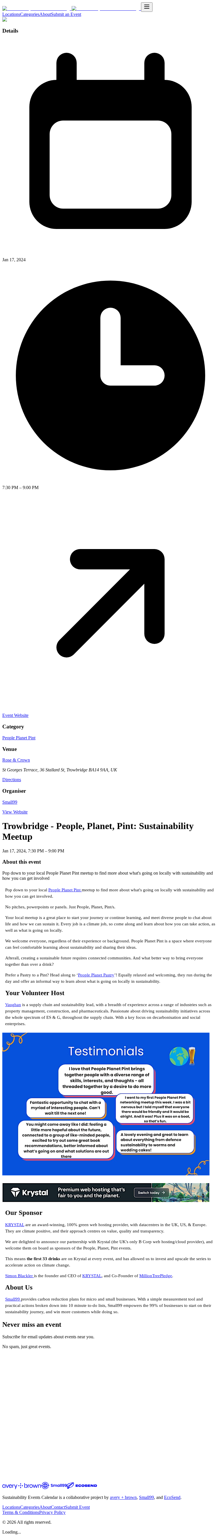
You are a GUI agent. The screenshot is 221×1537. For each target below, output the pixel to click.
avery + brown (123, 1497)
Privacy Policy (52, 1512)
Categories (29, 14)
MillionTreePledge (155, 1275)
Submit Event (77, 1507)
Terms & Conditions (20, 1512)
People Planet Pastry (96, 975)
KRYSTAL (14, 1224)
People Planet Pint (18, 737)
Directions (11, 779)
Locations (11, 14)
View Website (15, 811)
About (45, 14)
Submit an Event (66, 14)
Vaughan (13, 1004)
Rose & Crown (16, 760)
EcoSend (172, 1497)
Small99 (9, 802)
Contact (58, 1507)
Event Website (15, 715)
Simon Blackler (19, 1275)
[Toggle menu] (147, 7)
